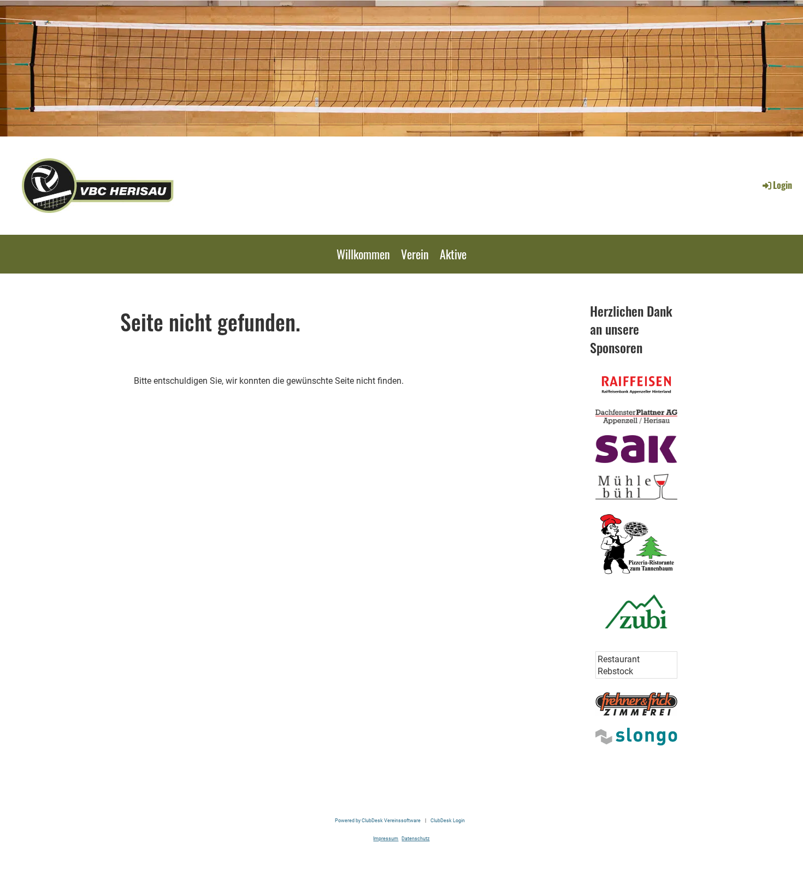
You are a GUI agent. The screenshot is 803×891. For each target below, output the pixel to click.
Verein (415, 254)
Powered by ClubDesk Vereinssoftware (378, 820)
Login (782, 185)
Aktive (453, 254)
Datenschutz (415, 838)
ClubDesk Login (447, 820)
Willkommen (363, 254)
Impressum (385, 838)
